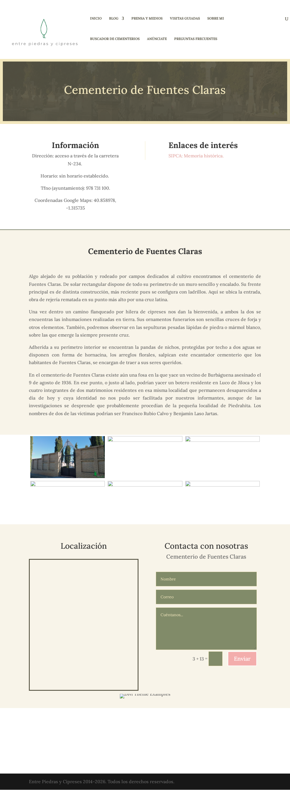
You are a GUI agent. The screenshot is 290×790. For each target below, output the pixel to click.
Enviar (242, 658)
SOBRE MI (215, 18)
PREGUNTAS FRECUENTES (195, 39)
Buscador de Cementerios (115, 39)
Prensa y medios (147, 18)
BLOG (113, 18)
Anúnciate (157, 39)
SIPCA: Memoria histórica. (197, 156)
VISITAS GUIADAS (185, 18)
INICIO (96, 18)
